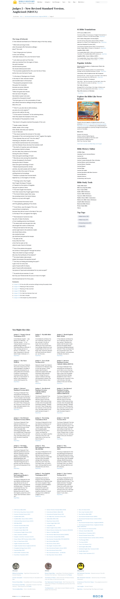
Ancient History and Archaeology (86, 162)
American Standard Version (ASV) (86, 44)
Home (21, 16)
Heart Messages (56, 2)
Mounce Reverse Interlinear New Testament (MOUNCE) (60, 530)
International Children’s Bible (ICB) (55, 512)
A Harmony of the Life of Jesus (85, 582)
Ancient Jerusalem (17, 577)
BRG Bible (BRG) (18, 523)
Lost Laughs (80, 586)
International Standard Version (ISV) (55, 514)
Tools (69, 2)
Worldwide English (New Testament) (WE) (89, 549)
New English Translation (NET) (54, 545)
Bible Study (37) (84, 219)
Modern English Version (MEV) (54, 527)
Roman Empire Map (50, 573)
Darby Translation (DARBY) (20, 534)
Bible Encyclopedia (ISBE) (84, 187)
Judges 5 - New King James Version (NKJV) (21, 446)
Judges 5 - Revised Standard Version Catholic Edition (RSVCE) (65, 362)
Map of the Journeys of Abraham (85, 91)
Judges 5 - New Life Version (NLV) (63, 419)
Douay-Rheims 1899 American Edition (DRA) (24, 539)
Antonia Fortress (81, 176)
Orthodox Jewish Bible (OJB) (86, 531)
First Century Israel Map (18, 584)
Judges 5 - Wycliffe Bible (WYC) (43, 335)
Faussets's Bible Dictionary (84, 196)
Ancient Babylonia (82, 158)
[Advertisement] (43, 28)
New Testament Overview (84, 577)
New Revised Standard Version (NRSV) (88, 516)
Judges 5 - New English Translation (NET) (42, 474)
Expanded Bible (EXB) (19, 550)
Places (70, 575)
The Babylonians (49, 588)
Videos (79, 208)
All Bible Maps (81, 152)
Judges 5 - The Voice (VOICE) (20, 361)
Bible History (81, 2)
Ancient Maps (80, 168)
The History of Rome (50, 577)
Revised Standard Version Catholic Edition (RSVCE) (91, 537)
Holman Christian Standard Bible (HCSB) (56, 509)
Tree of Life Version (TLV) (85, 544)
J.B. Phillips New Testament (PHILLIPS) (56, 516)
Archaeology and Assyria (84, 178)
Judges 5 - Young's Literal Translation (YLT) (22, 335)
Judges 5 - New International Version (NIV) (64, 447)
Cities (29, 586)
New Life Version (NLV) (84, 509)
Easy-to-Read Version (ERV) (21, 541)
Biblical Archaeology (17, 573)
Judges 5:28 (17, 297)
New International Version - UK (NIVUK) (56, 552)
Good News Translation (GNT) (21, 554)
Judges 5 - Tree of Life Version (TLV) (42, 361)
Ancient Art (80, 156)
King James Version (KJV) (53, 521)
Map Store (79, 589)
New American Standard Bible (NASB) (55, 536)
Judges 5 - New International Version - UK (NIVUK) (42, 447)
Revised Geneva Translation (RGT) (87, 533)
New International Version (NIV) (54, 550)
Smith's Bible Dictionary (83, 191)
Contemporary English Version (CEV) (23, 532)
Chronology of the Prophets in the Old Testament (90, 73)
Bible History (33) (84, 216)
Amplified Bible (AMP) (83, 50)
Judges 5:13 (17, 291)
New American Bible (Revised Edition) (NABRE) (58, 534)
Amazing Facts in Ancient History (86, 154)
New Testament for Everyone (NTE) (87, 528)
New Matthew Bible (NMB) (85, 514)
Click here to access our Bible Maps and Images (89, 143)
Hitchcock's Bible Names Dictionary (86, 200)
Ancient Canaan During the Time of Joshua (88, 160)
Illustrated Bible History (83, 204)
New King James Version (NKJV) (54, 554)
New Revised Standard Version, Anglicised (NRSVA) (36, 16)
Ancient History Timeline (84, 164)
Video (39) (82, 226)
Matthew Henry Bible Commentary (86, 198)
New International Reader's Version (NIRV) (57, 548)
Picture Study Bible (82, 206)
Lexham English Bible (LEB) (53, 523)
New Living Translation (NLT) (86, 512)
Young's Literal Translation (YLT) (86, 553)
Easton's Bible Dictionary (84, 193)
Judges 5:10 (17, 286)
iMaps (74, 2)
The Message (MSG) (83, 540)
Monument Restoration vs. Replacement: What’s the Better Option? (91, 67)
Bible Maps (39, 2)
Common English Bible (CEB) (21, 527)
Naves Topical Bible (82, 189)
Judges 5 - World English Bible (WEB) (65, 335)
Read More (16, 355)
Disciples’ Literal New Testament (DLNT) (24, 536)
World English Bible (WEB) (85, 546)
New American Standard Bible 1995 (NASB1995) (58, 539)
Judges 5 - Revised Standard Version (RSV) (21, 389)
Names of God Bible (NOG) (53, 532)
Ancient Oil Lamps (82, 170)
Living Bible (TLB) (51, 525)
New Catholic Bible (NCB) (53, 541)
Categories (47, 2)
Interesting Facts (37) (85, 223)
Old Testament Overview (83, 573)
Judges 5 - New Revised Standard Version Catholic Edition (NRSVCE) (42, 391)
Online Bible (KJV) (82, 185)
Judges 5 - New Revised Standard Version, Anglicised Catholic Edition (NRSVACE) (64, 391)
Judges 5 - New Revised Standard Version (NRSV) (22, 419)
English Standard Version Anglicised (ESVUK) (25, 545)
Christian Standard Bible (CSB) (21, 525)
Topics (63, 2)
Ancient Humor (81, 166)
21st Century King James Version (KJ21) (87, 38)
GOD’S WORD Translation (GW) (21, 552)
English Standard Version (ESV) (21, 543)
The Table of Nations (82, 85)
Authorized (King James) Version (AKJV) (23, 521)
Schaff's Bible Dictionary (83, 202)
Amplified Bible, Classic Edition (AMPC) (87, 56)
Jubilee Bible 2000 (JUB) (52, 518)
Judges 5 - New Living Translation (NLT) (42, 419)
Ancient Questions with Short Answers (87, 172)
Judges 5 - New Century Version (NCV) (64, 474)
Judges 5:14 (17, 293)
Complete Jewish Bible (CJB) (21, 530)
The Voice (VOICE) (83, 542)
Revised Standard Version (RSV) (86, 535)
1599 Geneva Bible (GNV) (84, 32)
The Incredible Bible (17, 589)
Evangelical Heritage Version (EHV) (22, 548)
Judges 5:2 (17, 284)
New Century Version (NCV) (53, 543)
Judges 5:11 (17, 288)
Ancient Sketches (81, 174)
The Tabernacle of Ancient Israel (53, 582)
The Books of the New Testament (86, 79)
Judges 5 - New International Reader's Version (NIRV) (21, 475)
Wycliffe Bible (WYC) (83, 551)
